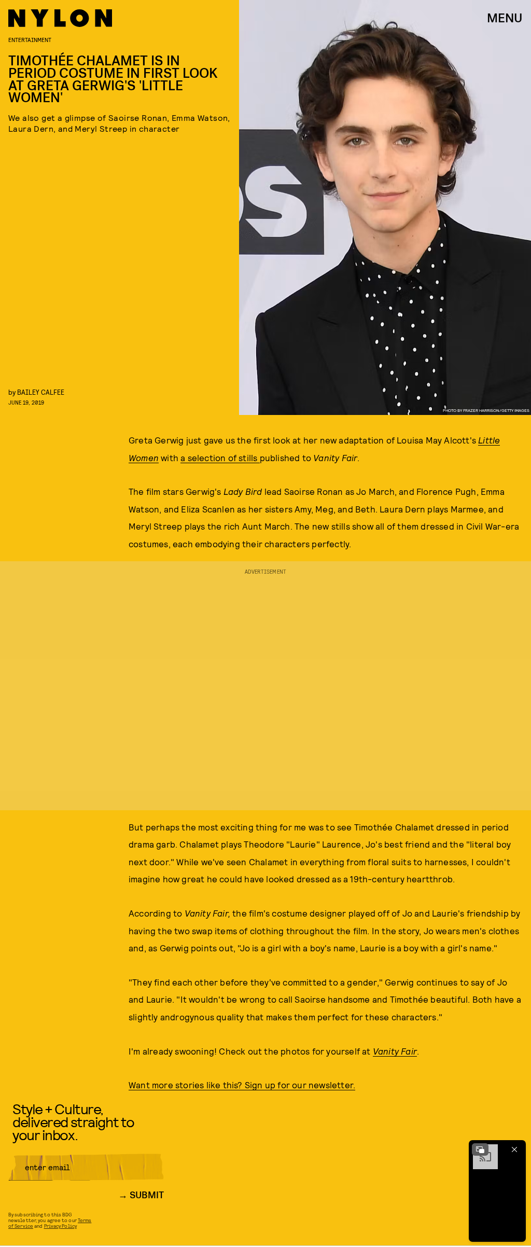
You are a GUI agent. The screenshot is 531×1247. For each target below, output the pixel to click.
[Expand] (480, 1149)
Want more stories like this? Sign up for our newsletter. (242, 1084)
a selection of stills (219, 457)
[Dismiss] (514, 1149)
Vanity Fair (395, 1051)
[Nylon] (60, 18)
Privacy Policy (60, 1226)
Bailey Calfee (40, 391)
